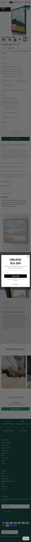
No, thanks (15, 284)
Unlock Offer (15, 276)
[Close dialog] (28, 257)
